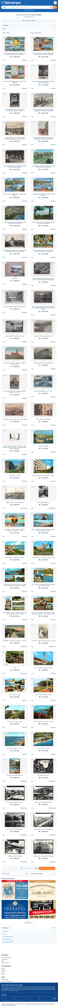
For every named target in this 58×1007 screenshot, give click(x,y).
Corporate (4, 959)
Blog (3, 968)
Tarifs (3, 961)
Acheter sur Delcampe (7, 981)
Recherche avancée (29, 10)
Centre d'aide (5, 979)
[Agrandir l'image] (15, 44)
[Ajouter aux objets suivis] (26, 38)
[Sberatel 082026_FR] (15, 909)
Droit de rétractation (11, 1005)
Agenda (3, 970)
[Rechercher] (55, 7)
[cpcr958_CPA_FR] (42, 909)
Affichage (7, 32)
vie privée (45, 1004)
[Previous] (11, 868)
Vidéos (3, 974)
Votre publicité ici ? (28, 922)
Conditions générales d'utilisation (34, 1004)
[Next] (47, 868)
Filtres (4, 28)
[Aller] (27, 873)
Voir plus (4, 994)
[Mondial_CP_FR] (15, 889)
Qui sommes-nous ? (7, 957)
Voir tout (53, 927)
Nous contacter (5, 962)
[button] (51, 7)
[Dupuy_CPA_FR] (42, 889)
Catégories (5, 25)
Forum (3, 972)
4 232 (36, 868)
